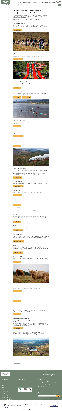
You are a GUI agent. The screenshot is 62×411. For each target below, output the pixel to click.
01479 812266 (58, 1)
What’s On (39, 2)
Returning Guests (5, 383)
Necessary (6, 409)
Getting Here (4, 385)
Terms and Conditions (6, 397)
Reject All (54, 408)
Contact (50, 2)
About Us (3, 381)
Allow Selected (54, 405)
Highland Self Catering (18, 186)
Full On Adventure (26, 97)
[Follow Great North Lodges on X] (39, 386)
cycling (20, 335)
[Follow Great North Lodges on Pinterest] (45, 386)
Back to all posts (17, 363)
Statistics (21, 409)
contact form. (54, 384)
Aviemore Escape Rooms (18, 252)
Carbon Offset (4, 395)
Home (2, 4)
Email (38, 394)
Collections (29, 2)
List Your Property (45, 2)
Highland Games (17, 314)
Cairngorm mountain (18, 328)
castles (27, 335)
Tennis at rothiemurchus (18, 241)
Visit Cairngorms (17, 300)
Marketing (28, 409)
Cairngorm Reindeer (17, 30)
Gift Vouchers (4, 393)
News (4, 4)
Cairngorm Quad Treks (18, 230)
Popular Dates (35, 2)
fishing (29, 335)
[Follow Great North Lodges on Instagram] (43, 386)
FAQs (2, 389)
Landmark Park (17, 87)
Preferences (14, 409)
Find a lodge (19, 2)
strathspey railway (17, 177)
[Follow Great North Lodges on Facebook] (38, 386)
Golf (31, 335)
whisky (24, 335)
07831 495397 (35, 210)
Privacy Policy (6, 407)
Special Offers (25, 2)
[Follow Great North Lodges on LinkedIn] (41, 386)
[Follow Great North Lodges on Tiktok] (46, 386)
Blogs (2, 387)
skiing (22, 335)
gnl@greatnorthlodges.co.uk (56, 2)
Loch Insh (17, 97)
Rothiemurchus (17, 145)
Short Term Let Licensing (6, 399)
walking (17, 335)
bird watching (36, 335)
